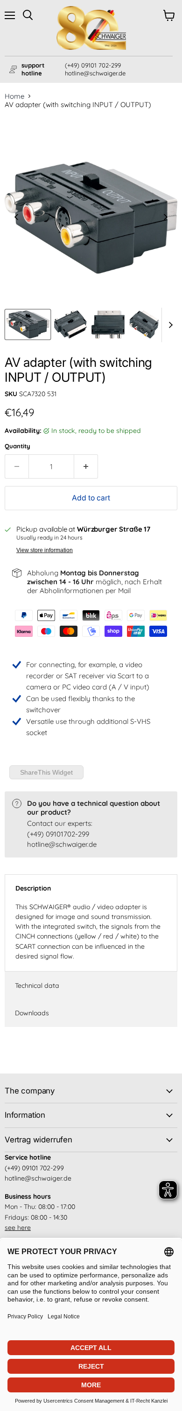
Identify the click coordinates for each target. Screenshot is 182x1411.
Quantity (17, 446)
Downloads (32, 1013)
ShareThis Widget (46, 772)
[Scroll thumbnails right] (168, 325)
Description (33, 888)
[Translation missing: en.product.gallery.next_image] (166, 218)
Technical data (37, 985)
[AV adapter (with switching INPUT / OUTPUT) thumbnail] (27, 324)
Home (14, 96)
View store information (44, 550)
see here (18, 1227)
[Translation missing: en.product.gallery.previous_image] (16, 218)
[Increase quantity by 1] (86, 466)
